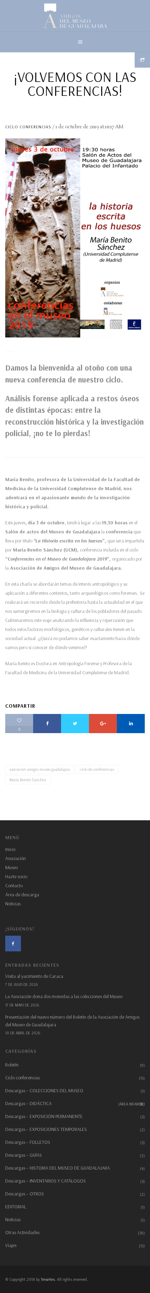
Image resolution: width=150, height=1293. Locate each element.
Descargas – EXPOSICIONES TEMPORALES (46, 1129)
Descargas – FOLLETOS (27, 1142)
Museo (11, 867)
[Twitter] (75, 723)
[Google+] (103, 723)
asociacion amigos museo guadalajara (39, 769)
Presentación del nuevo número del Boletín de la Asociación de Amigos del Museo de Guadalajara (72, 1021)
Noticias (13, 903)
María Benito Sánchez (27, 779)
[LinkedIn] (131, 723)
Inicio (10, 849)
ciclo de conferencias (97, 769)
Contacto (14, 885)
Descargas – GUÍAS (23, 1155)
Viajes (10, 1245)
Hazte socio (16, 876)
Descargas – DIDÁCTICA (75, 1103)
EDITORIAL (15, 1206)
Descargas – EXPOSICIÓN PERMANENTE (44, 1116)
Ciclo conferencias (28, 126)
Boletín (11, 1065)
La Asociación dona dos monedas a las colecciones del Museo (63, 996)
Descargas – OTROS (24, 1194)
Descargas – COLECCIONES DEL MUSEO (44, 1090)
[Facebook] (47, 723)
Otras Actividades (22, 1232)
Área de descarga (22, 894)
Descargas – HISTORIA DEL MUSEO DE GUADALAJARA (57, 1168)
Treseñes (48, 1279)
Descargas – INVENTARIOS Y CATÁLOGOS (45, 1181)
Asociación (15, 858)
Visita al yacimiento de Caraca (34, 976)
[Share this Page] (142, 60)
